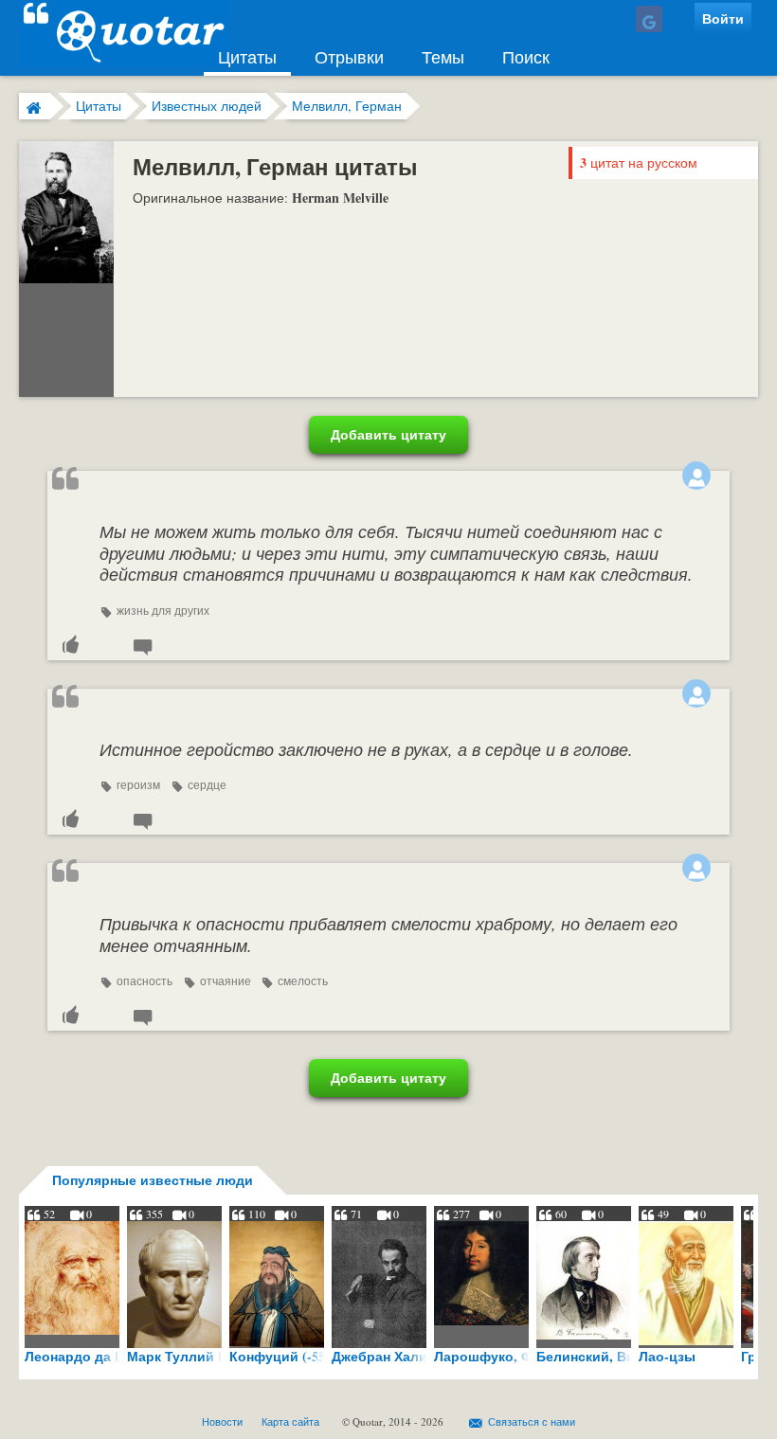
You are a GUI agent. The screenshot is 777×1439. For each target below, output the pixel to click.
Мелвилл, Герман (347, 106)
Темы (443, 56)
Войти (723, 18)
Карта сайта (290, 1421)
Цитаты (247, 56)
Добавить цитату (388, 434)
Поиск (526, 56)
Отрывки (349, 56)
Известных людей (207, 106)
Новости (222, 1421)
